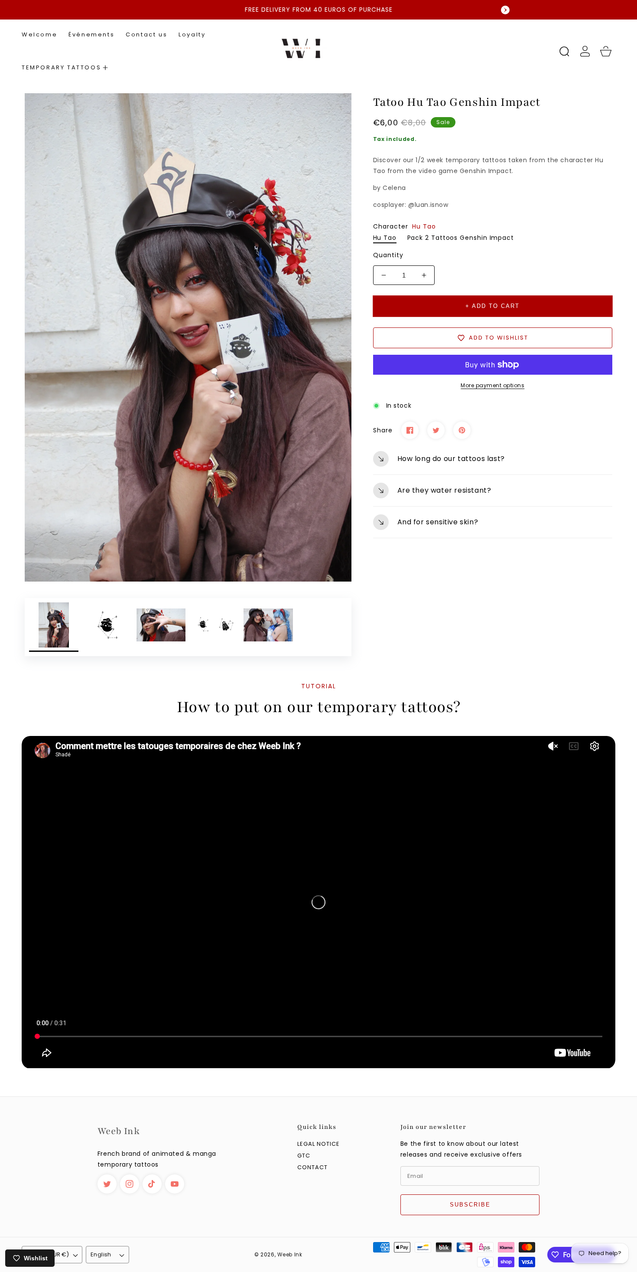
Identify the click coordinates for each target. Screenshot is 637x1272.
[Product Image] (188, 337)
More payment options (492, 385)
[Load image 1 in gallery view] (53, 627)
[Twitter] (436, 430)
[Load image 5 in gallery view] (268, 627)
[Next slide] (505, 10)
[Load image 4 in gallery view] (214, 627)
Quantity (388, 255)
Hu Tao (384, 237)
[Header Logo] (318, 51)
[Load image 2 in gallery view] (107, 627)
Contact (312, 1167)
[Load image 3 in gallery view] (161, 627)
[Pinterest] (462, 430)
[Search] (564, 51)
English (101, 1254)
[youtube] (174, 1184)
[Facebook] (410, 430)
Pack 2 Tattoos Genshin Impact (460, 237)
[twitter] (107, 1184)
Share (383, 430)
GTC (303, 1156)
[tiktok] (152, 1184)
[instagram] (129, 1184)
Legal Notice (318, 1144)
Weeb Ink (289, 1254)
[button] (65, 67)
